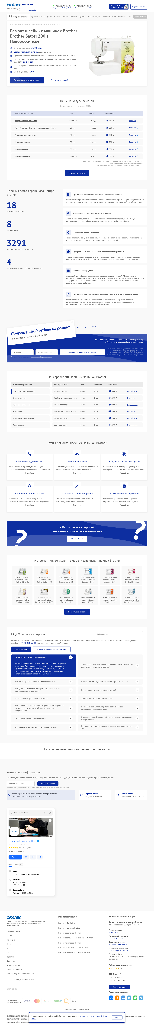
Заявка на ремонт (109, 17)
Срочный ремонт (37, 17)
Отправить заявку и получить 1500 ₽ (82, 352)
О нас (56, 17)
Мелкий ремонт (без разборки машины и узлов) (35, 128)
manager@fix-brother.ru (119, 950)
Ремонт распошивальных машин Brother (75, 938)
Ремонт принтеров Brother (69, 943)
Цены (49, 17)
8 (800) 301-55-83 (116, 938)
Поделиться (111, 998)
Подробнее (29, 473)
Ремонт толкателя (22, 156)
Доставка (73, 17)
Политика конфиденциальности (77, 1010)
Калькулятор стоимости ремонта (20, 974)
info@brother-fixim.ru (118, 944)
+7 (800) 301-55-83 (63, 6)
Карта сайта (12, 989)
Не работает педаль (61, 405)
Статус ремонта (140, 17)
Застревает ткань (60, 425)
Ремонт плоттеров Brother (69, 928)
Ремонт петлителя (22, 142)
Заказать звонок (77, 538)
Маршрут (17, 857)
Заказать (132, 120)
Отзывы (65, 17)
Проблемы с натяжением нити (65, 398)
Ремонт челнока (21, 149)
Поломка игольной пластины (65, 411)
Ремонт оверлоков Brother (69, 933)
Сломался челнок (60, 391)
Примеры (11, 940)
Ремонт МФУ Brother (67, 923)
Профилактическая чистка (26, 120)
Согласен (117, 1017)
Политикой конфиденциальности (58, 787)
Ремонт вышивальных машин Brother (74, 952)
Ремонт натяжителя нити (25, 135)
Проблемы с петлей (61, 418)
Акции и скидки (94, 17)
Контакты (121, 17)
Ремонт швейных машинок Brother (73, 948)
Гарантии (82, 17)
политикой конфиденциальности (41, 357)
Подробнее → (132, 391)
